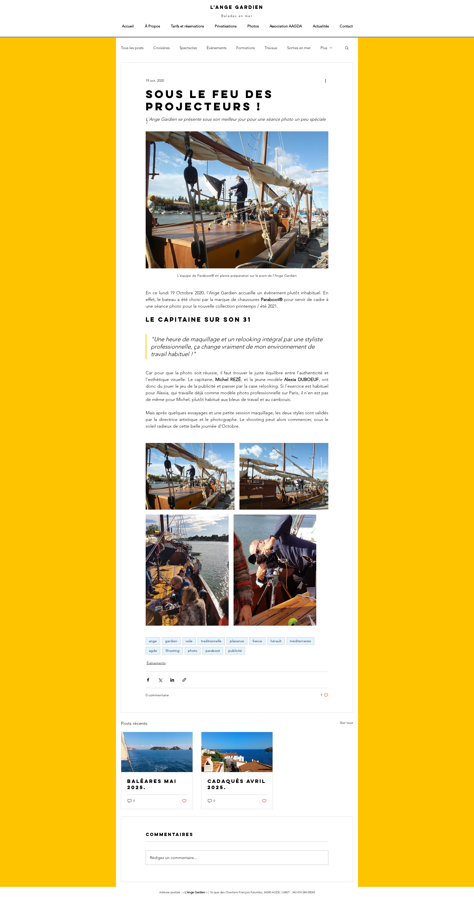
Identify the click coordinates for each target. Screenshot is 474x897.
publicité (235, 650)
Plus (323, 47)
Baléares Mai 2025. (152, 784)
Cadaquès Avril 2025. (236, 784)
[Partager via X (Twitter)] (160, 680)
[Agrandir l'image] (190, 476)
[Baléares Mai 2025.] (157, 752)
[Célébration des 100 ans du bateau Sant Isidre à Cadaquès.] (237, 752)
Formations (245, 47)
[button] (346, 48)
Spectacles (188, 47)
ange (153, 641)
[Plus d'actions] (325, 80)
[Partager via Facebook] (148, 680)
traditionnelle (211, 641)
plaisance (237, 641)
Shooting (172, 650)
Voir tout (346, 722)
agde (153, 650)
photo (192, 650)
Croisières (161, 47)
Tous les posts (132, 47)
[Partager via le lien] (184, 680)
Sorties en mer (299, 47)
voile (189, 641)
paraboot (213, 650)
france (257, 641)
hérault (276, 641)
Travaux (271, 47)
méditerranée (300, 641)
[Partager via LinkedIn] (172, 680)
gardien (171, 641)
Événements (216, 47)
